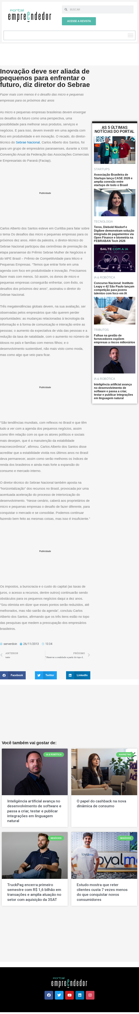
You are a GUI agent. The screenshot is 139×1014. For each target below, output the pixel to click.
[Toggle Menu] (130, 35)
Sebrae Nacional (28, 142)
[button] (13, 675)
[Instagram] (90, 995)
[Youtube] (69, 995)
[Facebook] (49, 995)
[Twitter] (59, 995)
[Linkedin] (79, 995)
